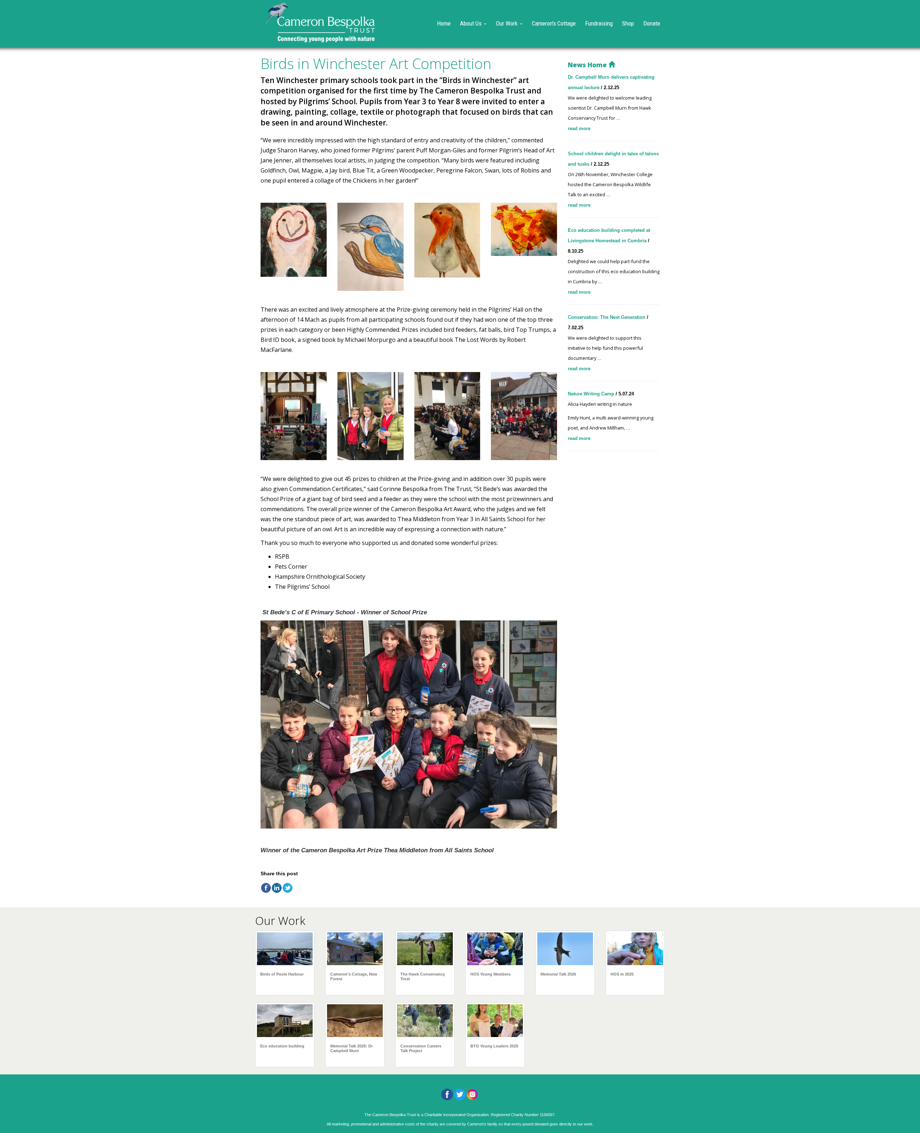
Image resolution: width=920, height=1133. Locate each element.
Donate (651, 23)
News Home (588, 64)
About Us (471, 23)
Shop (628, 23)
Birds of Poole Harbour (282, 974)
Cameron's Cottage (554, 23)
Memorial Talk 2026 (558, 974)
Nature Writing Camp (592, 393)
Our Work (507, 23)
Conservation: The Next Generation (607, 317)
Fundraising (599, 23)
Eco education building (282, 1046)
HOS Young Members (490, 974)
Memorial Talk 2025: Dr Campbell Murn (351, 1048)
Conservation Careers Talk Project (420, 1048)
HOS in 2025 (622, 974)
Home (444, 23)
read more (579, 128)
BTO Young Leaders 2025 (494, 1046)
